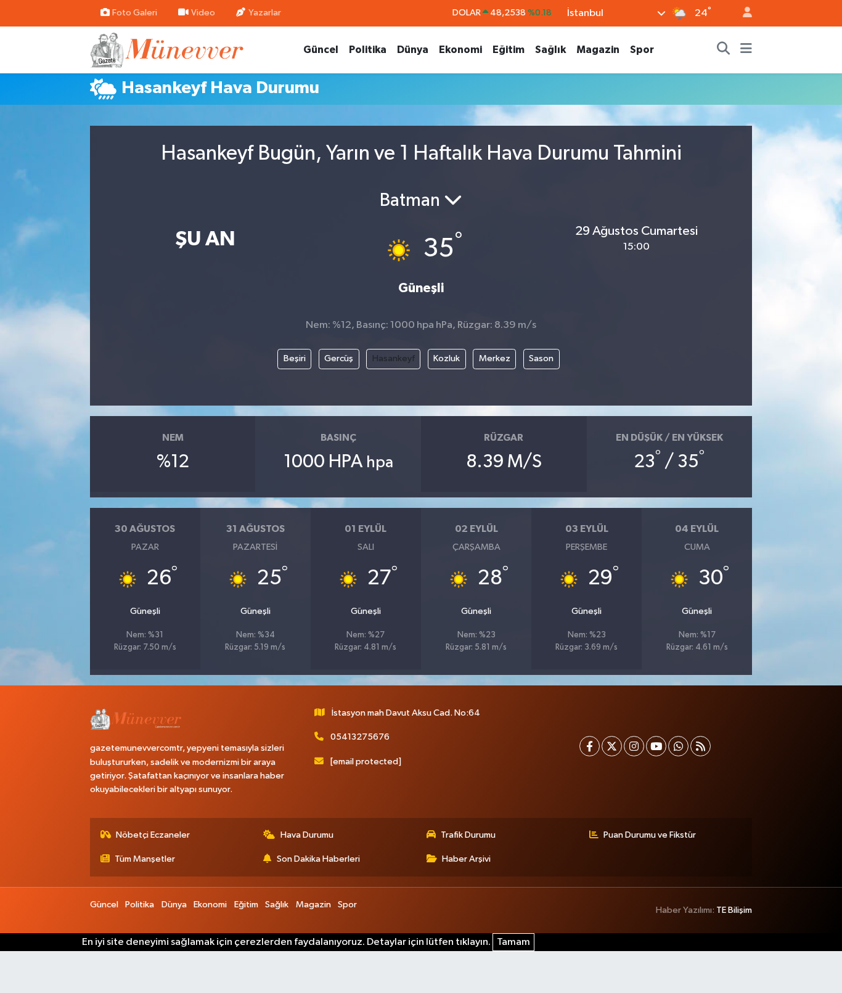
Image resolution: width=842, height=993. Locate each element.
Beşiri (295, 358)
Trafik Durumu (468, 835)
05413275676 (360, 737)
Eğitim (509, 49)
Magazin (597, 49)
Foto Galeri (134, 12)
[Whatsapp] (678, 746)
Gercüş (338, 358)
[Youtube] (656, 746)
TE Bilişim (734, 910)
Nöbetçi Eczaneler (153, 835)
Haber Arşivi (466, 859)
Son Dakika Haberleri (318, 859)
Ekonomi (460, 49)
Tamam (513, 942)
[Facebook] (589, 746)
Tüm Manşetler (145, 859)
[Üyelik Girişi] (742, 13)
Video (203, 12)
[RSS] (700, 746)
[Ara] (723, 50)
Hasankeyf (393, 358)
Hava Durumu (306, 835)
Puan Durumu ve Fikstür (649, 835)
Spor (642, 49)
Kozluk (446, 358)
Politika (367, 49)
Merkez (494, 358)
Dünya (412, 49)
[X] (612, 746)
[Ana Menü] (746, 50)
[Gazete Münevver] (167, 49)
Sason (541, 358)
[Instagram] (634, 746)
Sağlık (550, 49)
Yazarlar (264, 12)
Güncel (320, 49)
